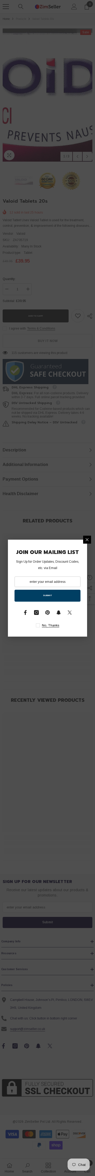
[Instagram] (36, 612)
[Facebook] (25, 612)
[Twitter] (69, 612)
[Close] (87, 540)
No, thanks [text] (50, 625)
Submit (47, 595)
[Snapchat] (58, 612)
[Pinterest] (47, 612)
